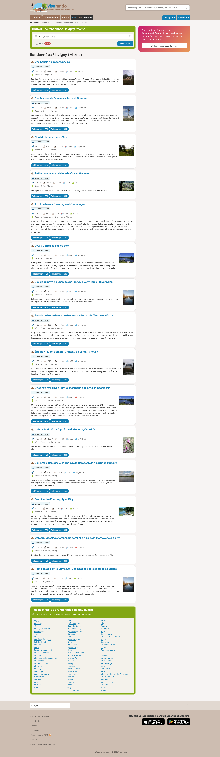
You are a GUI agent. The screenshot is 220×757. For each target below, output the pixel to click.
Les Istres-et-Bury (74, 655)
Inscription (169, 17)
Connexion (183, 17)
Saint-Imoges (106, 634)
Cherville (38, 666)
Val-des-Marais (107, 658)
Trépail (104, 655)
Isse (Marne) (72, 647)
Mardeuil (71, 666)
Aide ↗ (65, 17)
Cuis (36, 682)
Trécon (104, 652)
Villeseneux (106, 679)
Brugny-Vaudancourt (43, 650)
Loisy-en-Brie (73, 658)
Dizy (36, 687)
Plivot (103, 623)
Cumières (38, 685)
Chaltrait (38, 655)
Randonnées (50, 17)
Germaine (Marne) (75, 631)
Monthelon (72, 671)
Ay (35, 636)
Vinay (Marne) (107, 682)
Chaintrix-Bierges (41, 652)
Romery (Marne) (107, 628)
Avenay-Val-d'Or (41, 631)
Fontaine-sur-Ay (74, 628)
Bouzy (36, 647)
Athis (36, 626)
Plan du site (35, 721)
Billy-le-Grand (40, 642)
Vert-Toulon (106, 668)
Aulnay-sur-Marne (42, 628)
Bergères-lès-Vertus (42, 639)
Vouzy (103, 687)
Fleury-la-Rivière (74, 626)
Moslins (70, 677)
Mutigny (71, 682)
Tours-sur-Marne (108, 650)
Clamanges (39, 671)
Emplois (33, 725)
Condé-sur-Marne (41, 674)
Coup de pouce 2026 (39, 735)
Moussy (70, 679)
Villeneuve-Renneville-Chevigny (114, 674)
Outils (34, 17)
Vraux (103, 690)
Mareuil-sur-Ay (73, 668)
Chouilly (37, 668)
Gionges (70, 636)
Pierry (103, 620)
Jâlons (70, 650)
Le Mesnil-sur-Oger (75, 652)
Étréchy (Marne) (74, 623)
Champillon (39, 660)
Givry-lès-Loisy (73, 639)
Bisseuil (37, 644)
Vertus (103, 671)
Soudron (104, 639)
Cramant (38, 679)
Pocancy (104, 626)
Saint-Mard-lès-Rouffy (110, 636)
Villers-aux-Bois (107, 677)
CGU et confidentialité (39, 716)
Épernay (70, 620)
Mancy (70, 663)
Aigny (36, 620)
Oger (69, 685)
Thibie (103, 647)
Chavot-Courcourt (41, 663)
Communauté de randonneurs (43, 744)
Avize (36, 634)
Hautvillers (72, 644)
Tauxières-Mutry (108, 644)
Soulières (105, 642)
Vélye (103, 666)
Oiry (69, 687)
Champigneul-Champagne (45, 658)
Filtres (44, 43)
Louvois (70, 660)
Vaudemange (106, 663)
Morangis (71, 674)
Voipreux (104, 685)
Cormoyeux (39, 677)
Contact (33, 739)
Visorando (34, 22)
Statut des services (102, 752)
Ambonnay (38, 623)
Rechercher (125, 43)
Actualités (34, 730)
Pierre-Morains (73, 690)
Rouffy (103, 631)
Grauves (70, 642)
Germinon (71, 634)
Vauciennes (106, 660)
